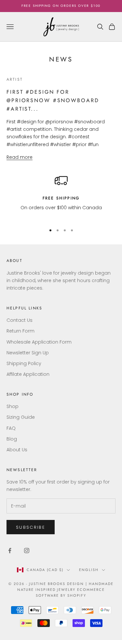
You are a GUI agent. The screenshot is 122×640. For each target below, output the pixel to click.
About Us (17, 449)
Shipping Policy (24, 363)
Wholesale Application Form (39, 342)
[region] (61, 196)
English (89, 569)
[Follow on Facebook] (10, 550)
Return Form (20, 331)
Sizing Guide (21, 417)
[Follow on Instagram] (26, 550)
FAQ (11, 428)
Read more (20, 157)
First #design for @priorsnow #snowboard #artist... (53, 100)
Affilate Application (28, 374)
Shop (13, 406)
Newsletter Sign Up (28, 352)
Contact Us (20, 320)
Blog (12, 439)
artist (15, 79)
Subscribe (30, 527)
